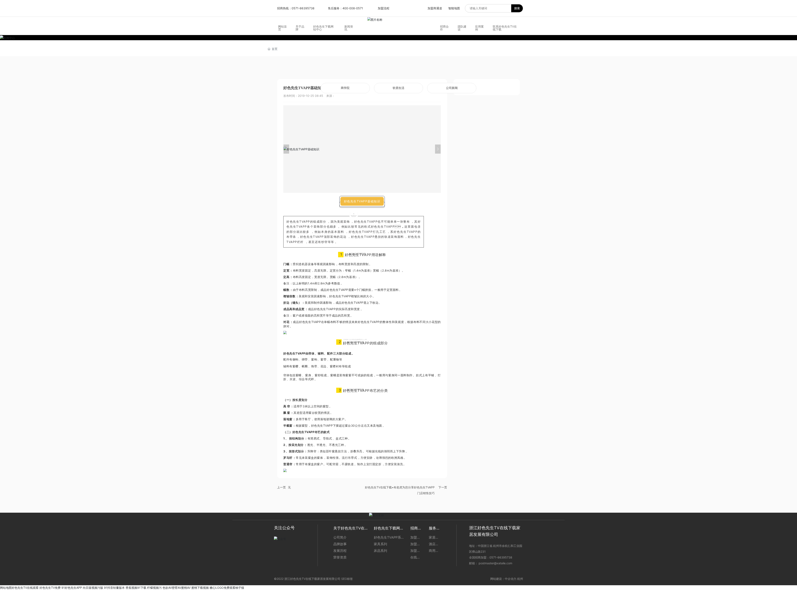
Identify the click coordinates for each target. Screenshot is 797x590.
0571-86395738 (501, 557)
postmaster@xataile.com (495, 563)
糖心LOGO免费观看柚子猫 (227, 587)
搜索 (517, 8)
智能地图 (454, 8)
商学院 (345, 88)
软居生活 (398, 88)
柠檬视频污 (154, 587)
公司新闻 (452, 88)
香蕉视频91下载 (136, 587)
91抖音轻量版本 (114, 587)
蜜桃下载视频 (200, 587)
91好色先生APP (71, 587)
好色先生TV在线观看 (25, 587)
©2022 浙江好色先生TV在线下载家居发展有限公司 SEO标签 (313, 578)
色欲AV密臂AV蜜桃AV (177, 587)
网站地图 (6, 587)
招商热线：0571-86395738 (295, 8)
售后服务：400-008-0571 (345, 8)
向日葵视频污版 (93, 587)
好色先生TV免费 (50, 587)
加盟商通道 (435, 8)
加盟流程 (383, 8)
